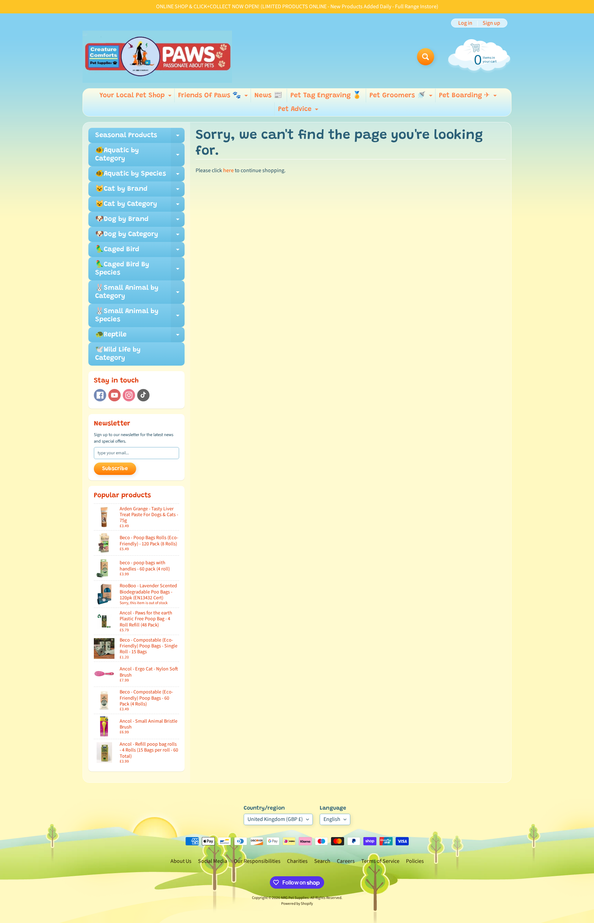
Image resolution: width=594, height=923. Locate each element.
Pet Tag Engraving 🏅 (325, 95)
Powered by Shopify (297, 903)
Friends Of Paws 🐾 (214, 97)
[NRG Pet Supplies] (157, 57)
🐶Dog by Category (140, 236)
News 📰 (268, 95)
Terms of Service (380, 861)
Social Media (212, 861)
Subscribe (115, 468)
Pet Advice (299, 111)
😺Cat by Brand (140, 191)
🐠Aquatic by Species (140, 175)
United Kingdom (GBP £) (275, 819)
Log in (465, 23)
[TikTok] (143, 395)
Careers (346, 861)
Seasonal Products (140, 137)
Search (322, 861)
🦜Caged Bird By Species (140, 269)
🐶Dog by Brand (140, 221)
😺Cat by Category (140, 206)
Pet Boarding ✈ (468, 97)
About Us (180, 861)
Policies (415, 861)
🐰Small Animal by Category (140, 292)
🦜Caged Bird (140, 251)
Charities (297, 861)
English (331, 819)
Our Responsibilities (257, 861)
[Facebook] (100, 395)
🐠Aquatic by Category (140, 155)
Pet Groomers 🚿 (402, 97)
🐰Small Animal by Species (140, 316)
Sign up (491, 23)
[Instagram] (129, 395)
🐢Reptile (140, 336)
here (228, 170)
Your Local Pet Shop (136, 97)
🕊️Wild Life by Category (118, 354)
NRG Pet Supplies (295, 897)
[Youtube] (114, 395)
